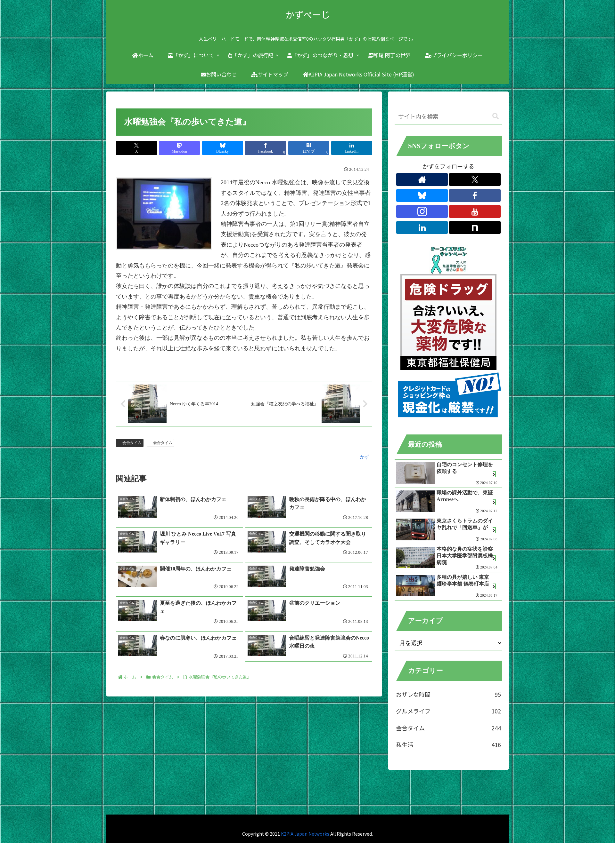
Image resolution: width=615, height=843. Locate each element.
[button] (495, 116)
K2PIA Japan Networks (305, 834)
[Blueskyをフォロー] (422, 195)
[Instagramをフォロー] (422, 211)
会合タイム (132, 443)
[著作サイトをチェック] (422, 179)
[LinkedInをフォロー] (422, 227)
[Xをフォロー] (475, 179)
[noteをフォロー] (475, 227)
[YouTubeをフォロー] (475, 211)
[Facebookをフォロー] (475, 195)
